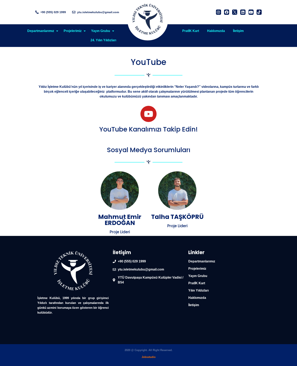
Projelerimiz (73, 31)
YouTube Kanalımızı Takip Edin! (148, 129)
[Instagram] (218, 12)
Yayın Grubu (100, 31)
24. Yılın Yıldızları (103, 40)
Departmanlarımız (40, 31)
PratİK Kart (190, 31)
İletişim (238, 31)
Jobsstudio (149, 357)
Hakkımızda (216, 31)
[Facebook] (226, 12)
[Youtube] (251, 12)
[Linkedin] (242, 12)
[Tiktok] (259, 12)
